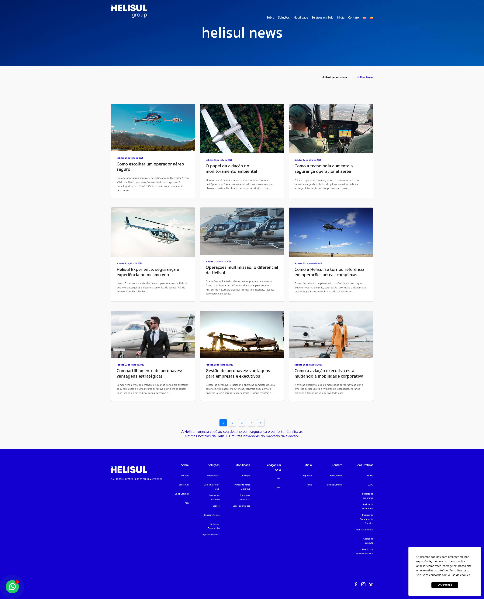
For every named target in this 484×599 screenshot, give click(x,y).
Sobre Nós (184, 484)
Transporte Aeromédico (244, 497)
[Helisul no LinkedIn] (371, 584)
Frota (186, 503)
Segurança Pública (211, 534)
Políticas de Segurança (367, 496)
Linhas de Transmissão (214, 526)
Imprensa (307, 475)
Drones (216, 506)
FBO (279, 478)
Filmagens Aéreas (211, 515)
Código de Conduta (368, 541)
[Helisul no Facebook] (356, 584)
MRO (278, 487)
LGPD (370, 484)
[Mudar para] (364, 17)
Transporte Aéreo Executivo (242, 487)
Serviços (185, 475)
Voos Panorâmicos (241, 506)
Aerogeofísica (213, 475)
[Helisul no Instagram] (363, 584)
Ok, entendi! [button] (445, 585)
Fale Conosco (336, 475)
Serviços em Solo (323, 17)
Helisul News (365, 77)
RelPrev (369, 475)
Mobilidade (300, 17)
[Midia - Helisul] (129, 11)
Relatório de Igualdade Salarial (364, 551)
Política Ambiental (364, 529)
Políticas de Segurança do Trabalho (366, 519)
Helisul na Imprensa (334, 77)
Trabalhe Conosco (333, 484)
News (309, 484)
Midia (340, 17)
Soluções (284, 17)
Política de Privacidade (367, 506)
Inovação (246, 475)
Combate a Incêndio (214, 497)
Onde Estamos (182, 493)
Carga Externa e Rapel (212, 487)
